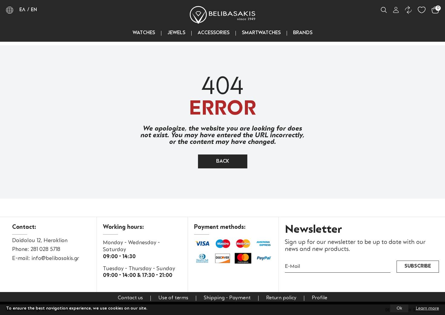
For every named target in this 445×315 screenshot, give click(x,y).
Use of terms (173, 298)
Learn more (427, 308)
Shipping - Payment (227, 298)
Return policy (281, 298)
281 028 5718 (45, 249)
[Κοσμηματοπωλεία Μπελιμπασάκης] (222, 15)
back (222, 161)
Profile (319, 298)
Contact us (130, 298)
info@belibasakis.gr (55, 258)
